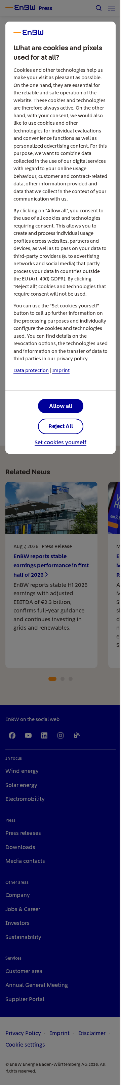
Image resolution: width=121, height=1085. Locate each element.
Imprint (61, 370)
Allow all (60, 405)
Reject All (60, 426)
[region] (60, 542)
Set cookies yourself (60, 443)
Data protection (31, 370)
